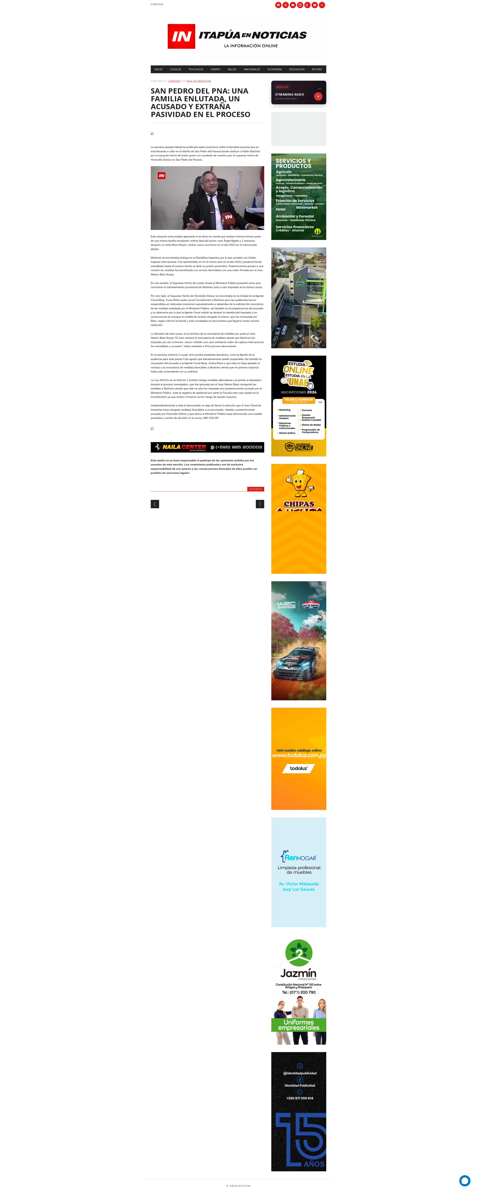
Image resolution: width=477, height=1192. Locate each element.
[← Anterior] (155, 504)
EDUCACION (296, 69)
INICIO (158, 69)
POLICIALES (196, 69)
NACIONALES (252, 69)
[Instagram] (300, 5)
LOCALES (175, 69)
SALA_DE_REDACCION (199, 81)
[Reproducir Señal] (318, 96)
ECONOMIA (275, 69)
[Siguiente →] (260, 504)
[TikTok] (307, 5)
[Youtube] (293, 5)
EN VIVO (317, 69)
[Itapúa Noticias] (238, 57)
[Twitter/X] (285, 5)
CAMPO (215, 69)
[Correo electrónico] (315, 5)
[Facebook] (278, 5)
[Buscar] (322, 5)
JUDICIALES (255, 489)
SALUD (232, 69)
